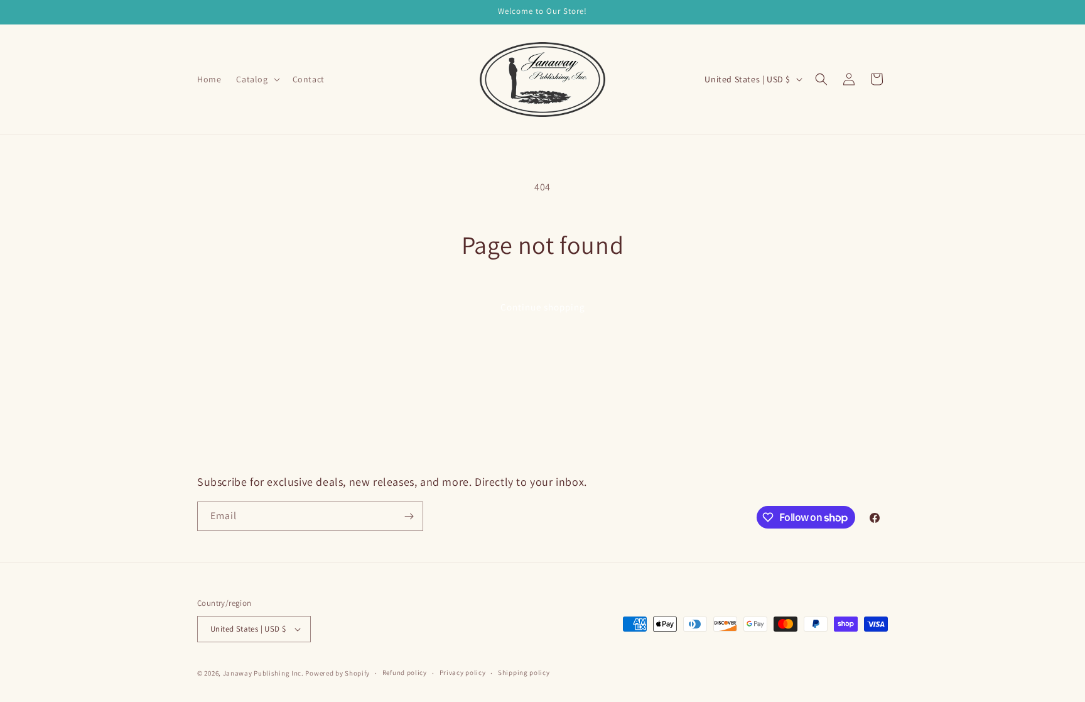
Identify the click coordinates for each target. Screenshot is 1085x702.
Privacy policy (463, 672)
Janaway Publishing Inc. (263, 673)
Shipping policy (524, 672)
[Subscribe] (409, 516)
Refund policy (404, 672)
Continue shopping (542, 307)
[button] (256, 79)
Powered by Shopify (337, 673)
